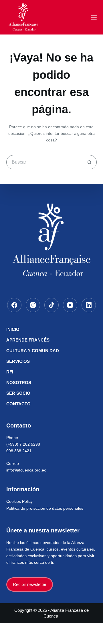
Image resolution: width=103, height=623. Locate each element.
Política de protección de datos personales (44, 508)
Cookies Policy (19, 501)
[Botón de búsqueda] (89, 162)
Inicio (12, 329)
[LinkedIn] (89, 305)
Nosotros (18, 382)
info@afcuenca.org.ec (26, 470)
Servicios (18, 361)
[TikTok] (51, 305)
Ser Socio (18, 393)
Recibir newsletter (29, 584)
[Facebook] (14, 305)
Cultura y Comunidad (32, 350)
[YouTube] (70, 305)
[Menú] (94, 17)
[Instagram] (33, 305)
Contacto (18, 403)
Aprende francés (27, 340)
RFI (9, 371)
